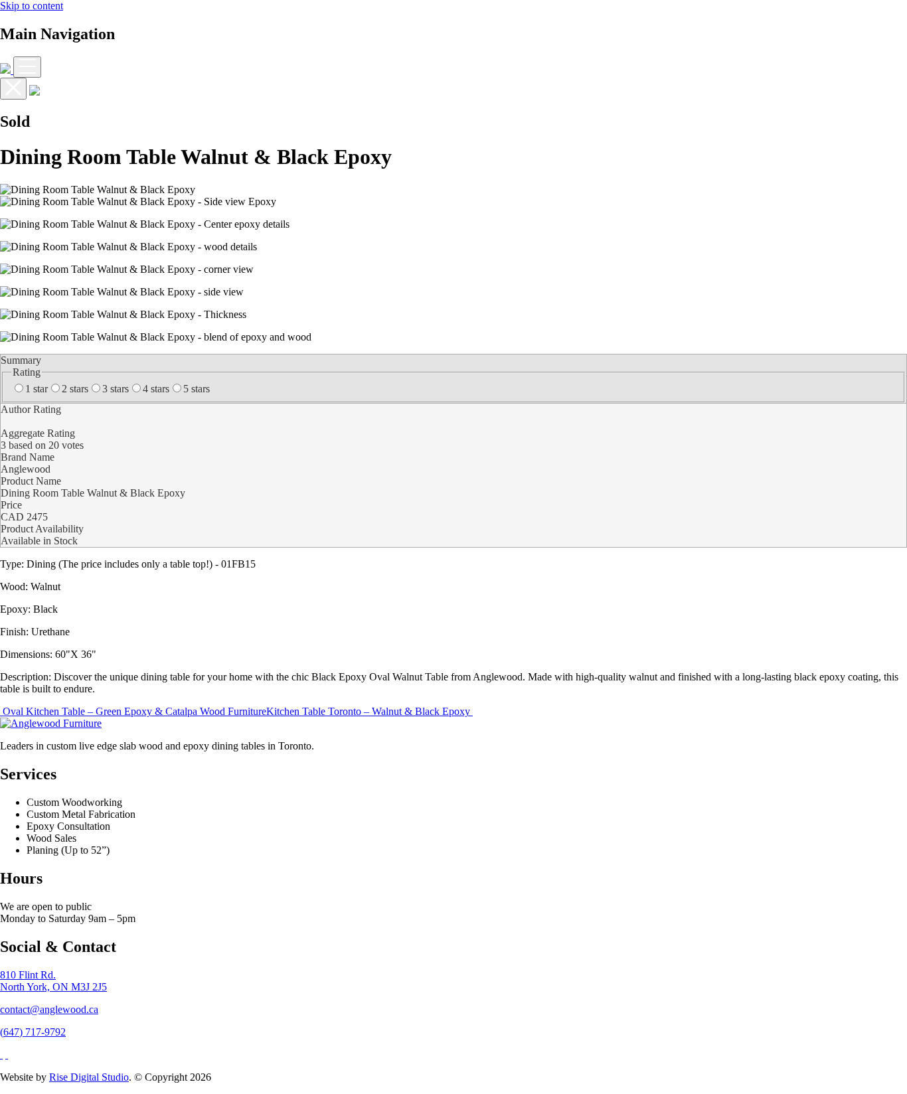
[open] (27, 67)
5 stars (196, 388)
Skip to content (31, 5)
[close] (13, 89)
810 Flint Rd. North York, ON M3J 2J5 (53, 980)
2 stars (75, 388)
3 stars (115, 388)
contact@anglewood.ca (49, 1009)
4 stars (156, 388)
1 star (36, 388)
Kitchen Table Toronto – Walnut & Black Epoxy (369, 711)
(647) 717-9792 (33, 1032)
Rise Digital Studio (89, 1077)
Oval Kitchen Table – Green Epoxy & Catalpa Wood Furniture (133, 711)
